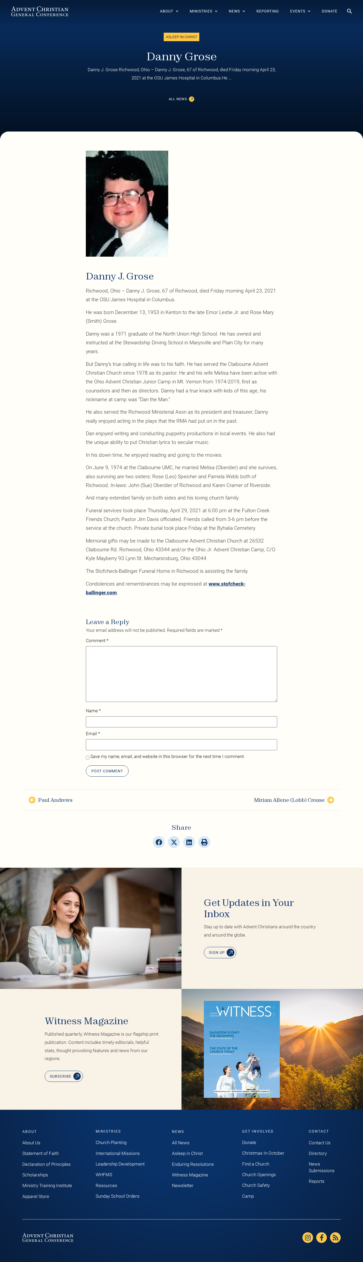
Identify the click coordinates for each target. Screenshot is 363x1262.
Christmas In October (263, 1153)
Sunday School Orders (118, 1196)
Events (297, 11)
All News (180, 1142)
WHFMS (104, 1174)
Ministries (201, 11)
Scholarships (35, 1175)
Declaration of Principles (46, 1164)
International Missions (118, 1153)
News (234, 11)
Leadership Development (120, 1164)
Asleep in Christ (187, 1153)
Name (93, 711)
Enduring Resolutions (193, 1164)
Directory (318, 1153)
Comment (97, 640)
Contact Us (320, 1142)
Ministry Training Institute (47, 1185)
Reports (316, 1181)
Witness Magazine (190, 1175)
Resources (106, 1185)
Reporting (267, 11)
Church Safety (256, 1185)
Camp (248, 1196)
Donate (329, 11)
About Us (31, 1142)
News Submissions (322, 1167)
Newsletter (182, 1185)
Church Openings (259, 1174)
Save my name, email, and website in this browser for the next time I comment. (167, 756)
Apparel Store (35, 1196)
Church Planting (111, 1142)
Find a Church (255, 1164)
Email (93, 733)
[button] (159, 842)
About (166, 11)
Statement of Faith (40, 1153)
